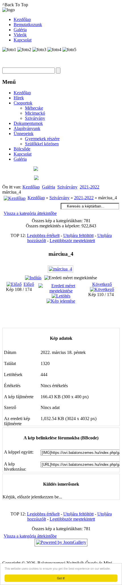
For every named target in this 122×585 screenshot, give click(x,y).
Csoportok (23, 102)
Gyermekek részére (42, 138)
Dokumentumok (28, 123)
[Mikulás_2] (66, 323)
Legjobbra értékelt (43, 235)
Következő (102, 284)
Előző (29, 284)
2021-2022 (89, 186)
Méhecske (34, 108)
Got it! (61, 578)
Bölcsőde (22, 148)
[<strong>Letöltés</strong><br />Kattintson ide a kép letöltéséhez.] (61, 295)
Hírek (19, 97)
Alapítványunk (27, 128)
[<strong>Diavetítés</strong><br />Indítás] (33, 277)
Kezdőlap (22, 92)
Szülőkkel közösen (42, 143)
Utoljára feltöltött (78, 235)
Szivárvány (35, 118)
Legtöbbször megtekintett (72, 240)
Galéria (20, 159)
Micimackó (35, 113)
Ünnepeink (23, 133)
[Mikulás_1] (66, 317)
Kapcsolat (22, 154)
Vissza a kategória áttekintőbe (30, 213)
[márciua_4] (61, 271)
